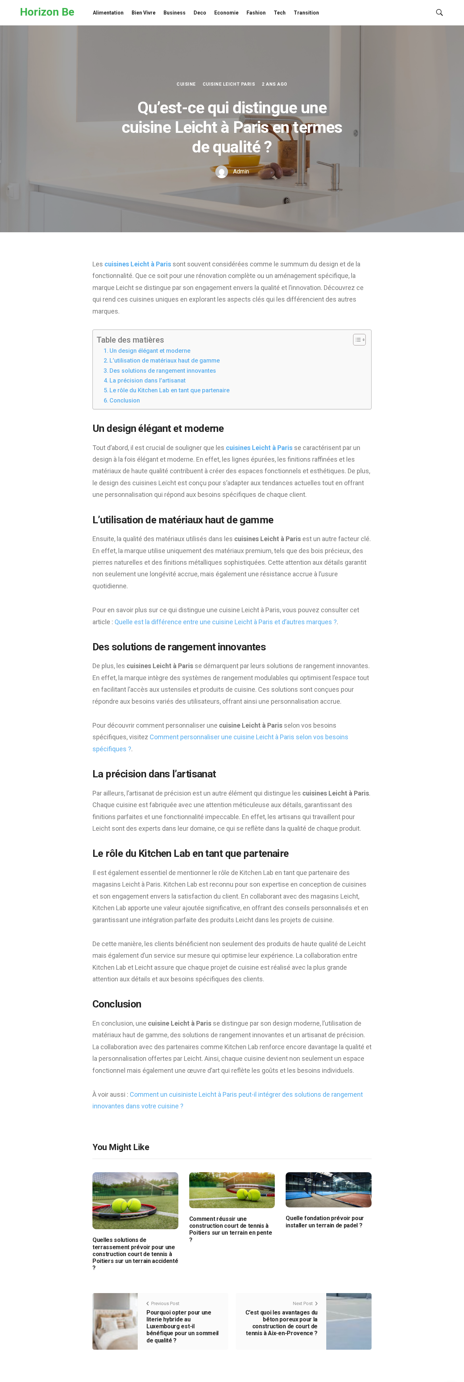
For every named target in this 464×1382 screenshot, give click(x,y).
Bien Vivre (144, 13)
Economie (226, 13)
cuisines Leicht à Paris (137, 264)
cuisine (186, 84)
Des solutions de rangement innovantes (162, 370)
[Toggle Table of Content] (356, 340)
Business (174, 13)
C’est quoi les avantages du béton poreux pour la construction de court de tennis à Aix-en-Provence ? (281, 1323)
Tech (280, 13)
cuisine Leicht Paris (229, 84)
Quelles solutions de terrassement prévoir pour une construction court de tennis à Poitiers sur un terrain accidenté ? (135, 1253)
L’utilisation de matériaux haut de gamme (164, 360)
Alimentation (108, 13)
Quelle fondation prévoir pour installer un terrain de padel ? (325, 1221)
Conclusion (124, 400)
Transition (306, 13)
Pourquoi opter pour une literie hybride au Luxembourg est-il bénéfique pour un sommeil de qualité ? (182, 1326)
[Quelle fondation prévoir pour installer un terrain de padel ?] (329, 1189)
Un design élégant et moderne (149, 350)
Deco (200, 13)
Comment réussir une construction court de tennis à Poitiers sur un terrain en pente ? (230, 1229)
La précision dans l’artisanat (147, 380)
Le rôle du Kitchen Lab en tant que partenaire (169, 390)
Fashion (256, 13)
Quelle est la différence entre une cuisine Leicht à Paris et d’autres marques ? (226, 622)
